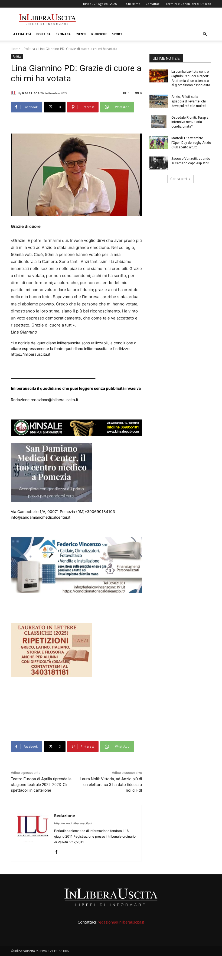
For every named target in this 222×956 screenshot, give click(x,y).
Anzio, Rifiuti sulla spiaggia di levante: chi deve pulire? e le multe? (188, 101)
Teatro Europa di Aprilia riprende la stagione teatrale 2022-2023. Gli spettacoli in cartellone (41, 785)
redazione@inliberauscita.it (121, 922)
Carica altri (178, 178)
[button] (204, 34)
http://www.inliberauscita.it (73, 823)
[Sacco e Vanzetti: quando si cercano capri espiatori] (158, 162)
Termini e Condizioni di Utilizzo (188, 4)
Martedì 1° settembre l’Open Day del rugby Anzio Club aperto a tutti (191, 142)
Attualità (22, 34)
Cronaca (63, 34)
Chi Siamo (133, 4)
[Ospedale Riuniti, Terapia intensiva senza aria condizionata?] (158, 121)
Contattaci (153, 4)
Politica (43, 34)
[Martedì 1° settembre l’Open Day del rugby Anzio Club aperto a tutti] (158, 142)
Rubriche (99, 34)
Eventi (81, 34)
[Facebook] (56, 851)
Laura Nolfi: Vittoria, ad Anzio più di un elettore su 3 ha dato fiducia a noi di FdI (111, 785)
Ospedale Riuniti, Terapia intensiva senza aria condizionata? (189, 122)
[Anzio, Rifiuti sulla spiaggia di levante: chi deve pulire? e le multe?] (158, 101)
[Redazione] (14, 93)
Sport (117, 34)
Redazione (31, 93)
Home (15, 48)
